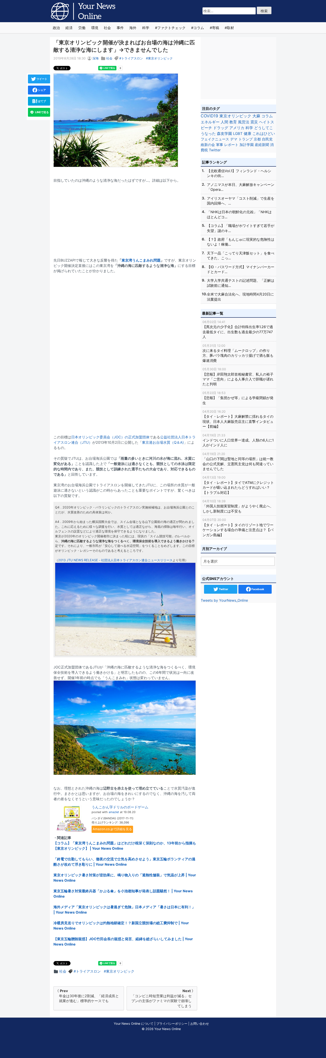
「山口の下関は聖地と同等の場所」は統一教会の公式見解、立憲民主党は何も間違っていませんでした (237, 461)
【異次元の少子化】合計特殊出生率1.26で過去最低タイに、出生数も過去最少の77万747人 (237, 329)
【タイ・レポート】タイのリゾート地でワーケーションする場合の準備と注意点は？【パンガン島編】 (237, 527)
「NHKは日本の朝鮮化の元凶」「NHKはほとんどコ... (239, 214)
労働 (81, 28)
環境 (94, 28)
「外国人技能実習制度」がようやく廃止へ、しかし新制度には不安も (237, 506)
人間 (224, 122)
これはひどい (263, 133)
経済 (69, 28)
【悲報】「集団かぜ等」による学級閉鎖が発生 (237, 398)
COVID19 (209, 115)
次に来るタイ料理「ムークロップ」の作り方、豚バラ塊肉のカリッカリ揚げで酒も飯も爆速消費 (237, 353)
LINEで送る (41, 112)
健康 (247, 133)
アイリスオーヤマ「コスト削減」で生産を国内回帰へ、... (240, 200)
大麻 (256, 116)
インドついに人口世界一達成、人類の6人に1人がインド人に (238, 440)
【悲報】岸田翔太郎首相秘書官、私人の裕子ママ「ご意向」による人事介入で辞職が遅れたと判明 (237, 376)
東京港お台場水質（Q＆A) (163, 442)
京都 (257, 139)
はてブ (41, 101)
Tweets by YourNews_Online (224, 600)
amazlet (114, 812)
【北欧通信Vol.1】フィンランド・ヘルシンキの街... (239, 173)
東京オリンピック (160, 58)
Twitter (215, 150)
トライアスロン (132, 58)
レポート (231, 144)
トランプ (245, 139)
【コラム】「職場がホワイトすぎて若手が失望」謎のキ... (240, 228)
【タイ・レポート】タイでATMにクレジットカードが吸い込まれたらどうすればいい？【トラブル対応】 (238, 485)
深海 (95, 58)
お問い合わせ (199, 1023)
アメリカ (236, 128)
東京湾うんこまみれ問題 (141, 260)
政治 (56, 28)
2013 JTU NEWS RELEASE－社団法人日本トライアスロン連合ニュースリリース (115, 560)
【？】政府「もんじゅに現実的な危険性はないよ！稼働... (240, 241)
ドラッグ (220, 128)
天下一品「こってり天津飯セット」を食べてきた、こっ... (240, 255)
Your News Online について (133, 1023)
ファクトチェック (171, 28)
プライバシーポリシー (171, 1023)
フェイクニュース (215, 139)
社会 (107, 28)
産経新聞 (262, 144)
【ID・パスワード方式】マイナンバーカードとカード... (240, 269)
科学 (145, 28)
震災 (254, 122)
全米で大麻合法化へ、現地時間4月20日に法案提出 (240, 296)
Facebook (257, 589)
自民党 (267, 139)
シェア (41, 90)
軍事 (219, 144)
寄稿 (215, 28)
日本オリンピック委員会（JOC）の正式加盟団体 (110, 437)
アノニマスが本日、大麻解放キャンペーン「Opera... (240, 187)
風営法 (243, 122)
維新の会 (208, 144)
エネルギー (210, 122)
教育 (233, 122)
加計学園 (247, 144)
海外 (132, 28)
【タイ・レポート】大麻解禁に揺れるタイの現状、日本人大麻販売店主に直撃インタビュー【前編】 (237, 419)
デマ (233, 139)
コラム (198, 28)
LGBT (238, 133)
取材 (230, 28)
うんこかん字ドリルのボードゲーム (120, 807)
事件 (120, 28)
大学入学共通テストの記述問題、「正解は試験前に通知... (240, 283)
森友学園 (224, 133)
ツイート (41, 79)
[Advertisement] (125, 218)
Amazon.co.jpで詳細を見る (112, 829)
